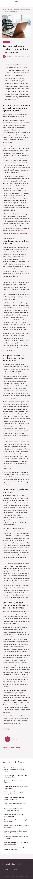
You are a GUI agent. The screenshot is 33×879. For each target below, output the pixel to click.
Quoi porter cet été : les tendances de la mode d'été (15, 781)
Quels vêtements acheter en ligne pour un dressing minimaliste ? (16, 843)
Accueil (4, 9)
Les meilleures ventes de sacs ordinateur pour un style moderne (16, 848)
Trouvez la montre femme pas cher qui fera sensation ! (15, 820)
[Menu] (16, 5)
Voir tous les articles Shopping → (13, 747)
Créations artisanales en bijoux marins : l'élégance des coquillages (15, 832)
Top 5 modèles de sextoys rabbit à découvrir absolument (14, 798)
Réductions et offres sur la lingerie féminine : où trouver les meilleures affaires (14, 769)
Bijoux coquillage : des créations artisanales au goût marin (13, 809)
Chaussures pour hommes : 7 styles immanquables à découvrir (14, 793)
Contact (15, 869)
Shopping (9, 9)
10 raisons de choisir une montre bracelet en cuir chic (16, 837)
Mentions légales (6, 869)
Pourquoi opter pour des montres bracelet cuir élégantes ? (16, 826)
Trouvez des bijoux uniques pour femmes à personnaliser (16, 787)
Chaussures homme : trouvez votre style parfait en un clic (16, 776)
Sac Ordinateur (21, 233)
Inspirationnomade (13, 864)
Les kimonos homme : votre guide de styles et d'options (15, 815)
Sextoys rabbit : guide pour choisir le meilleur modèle (15, 804)
